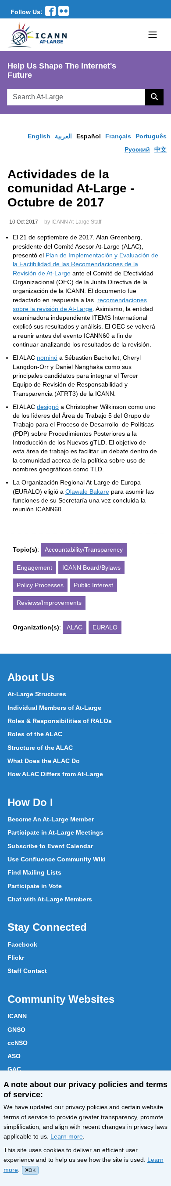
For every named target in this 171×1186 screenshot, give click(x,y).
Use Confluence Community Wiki (56, 859)
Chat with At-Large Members (49, 899)
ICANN (17, 1016)
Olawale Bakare (87, 491)
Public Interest (93, 585)
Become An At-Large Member (50, 819)
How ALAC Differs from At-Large (55, 773)
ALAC (74, 627)
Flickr (15, 957)
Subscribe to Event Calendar (50, 846)
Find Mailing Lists (34, 872)
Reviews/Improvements (49, 602)
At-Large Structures (36, 694)
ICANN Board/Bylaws (91, 567)
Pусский (137, 149)
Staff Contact (27, 970)
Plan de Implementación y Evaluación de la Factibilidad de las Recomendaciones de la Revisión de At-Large (85, 264)
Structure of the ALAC (40, 747)
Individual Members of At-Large (54, 707)
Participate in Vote (34, 886)
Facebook (22, 944)
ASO (14, 1055)
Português (151, 136)
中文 (160, 149)
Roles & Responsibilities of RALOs (59, 720)
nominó (47, 357)
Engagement (34, 567)
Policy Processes (40, 585)
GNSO (16, 1029)
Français (118, 136)
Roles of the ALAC (34, 734)
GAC (14, 1069)
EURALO (105, 627)
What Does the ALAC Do (43, 760)
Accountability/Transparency (84, 549)
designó (48, 406)
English (39, 136)
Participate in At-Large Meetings (55, 832)
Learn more (66, 1136)
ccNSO (17, 1042)
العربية (63, 136)
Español (88, 136)
